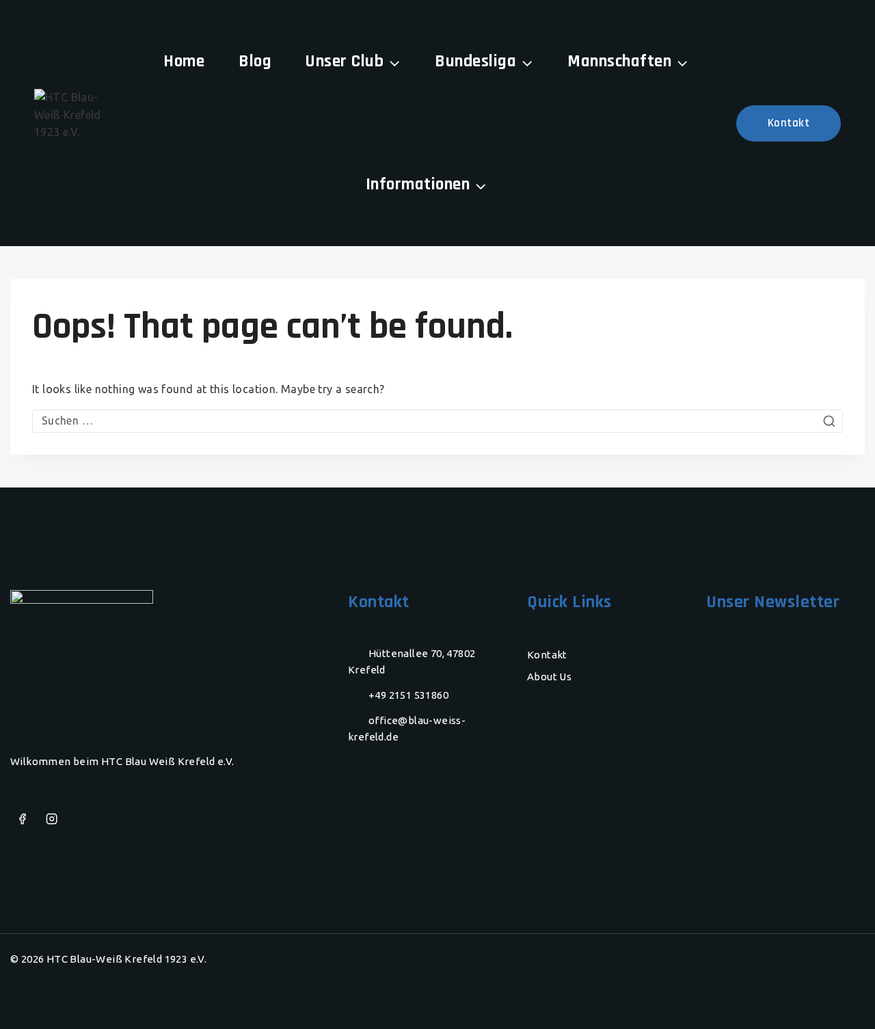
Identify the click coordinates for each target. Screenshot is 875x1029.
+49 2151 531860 (408, 695)
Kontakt (789, 123)
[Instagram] (52, 819)
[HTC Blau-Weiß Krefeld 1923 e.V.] (68, 123)
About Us (549, 676)
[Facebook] (22, 819)
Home (183, 61)
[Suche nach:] (437, 420)
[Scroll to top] (837, 998)
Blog (255, 61)
